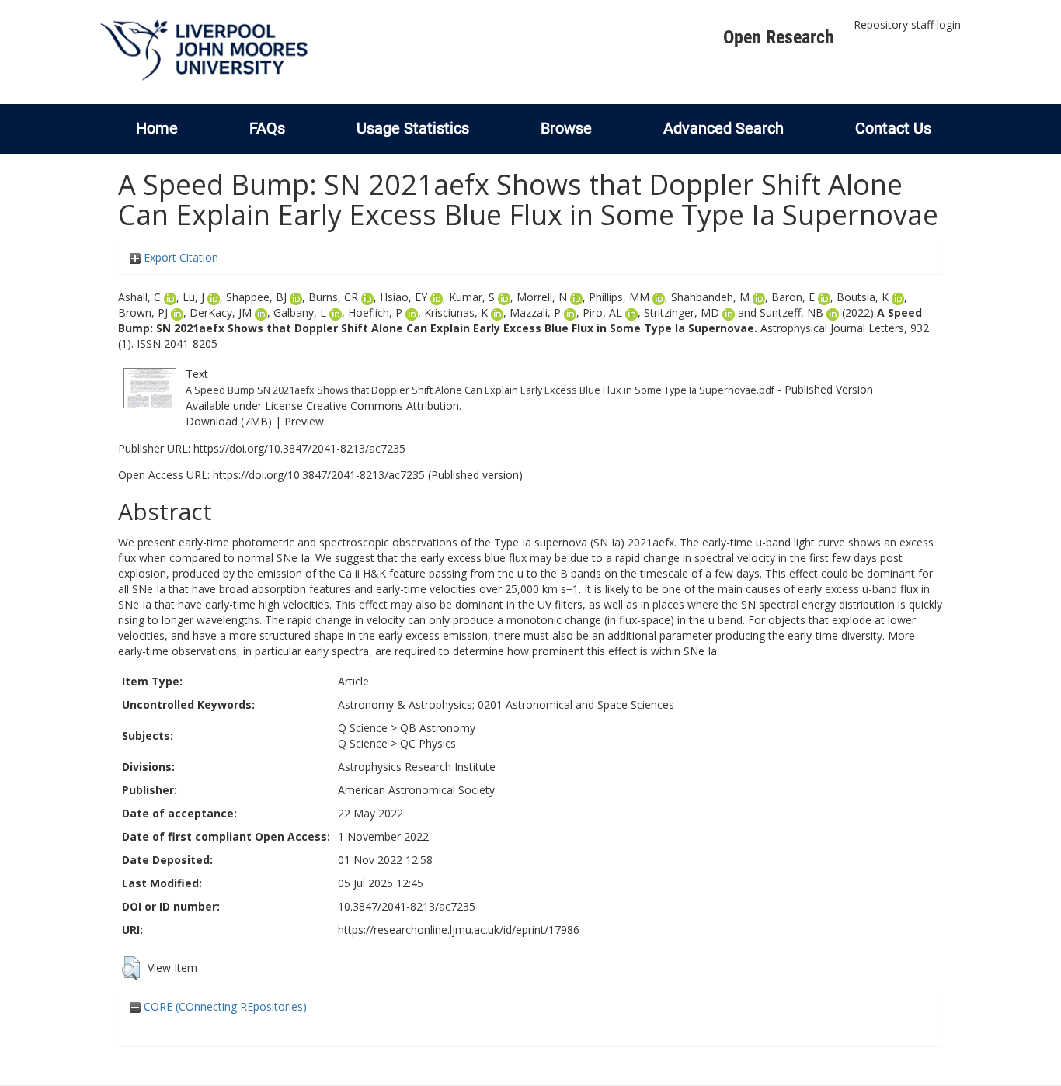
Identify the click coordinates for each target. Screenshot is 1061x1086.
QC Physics (428, 743)
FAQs (267, 128)
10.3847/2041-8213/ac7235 (406, 906)
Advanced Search (723, 128)
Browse (566, 128)
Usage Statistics (413, 128)
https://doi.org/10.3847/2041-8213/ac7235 (299, 448)
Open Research (778, 37)
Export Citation (179, 257)
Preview (304, 421)
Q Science (363, 727)
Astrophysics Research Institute (417, 766)
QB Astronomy (437, 727)
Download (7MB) (229, 421)
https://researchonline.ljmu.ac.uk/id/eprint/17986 (458, 929)
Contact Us (893, 128)
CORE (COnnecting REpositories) (224, 1006)
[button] (131, 968)
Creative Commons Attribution (382, 405)
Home (157, 128)
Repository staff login (907, 24)
